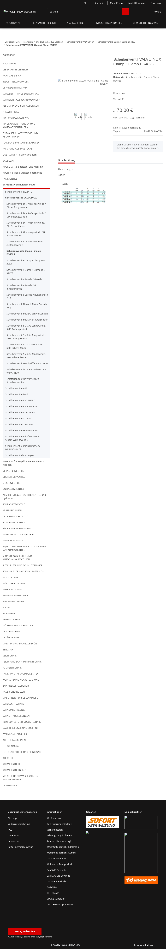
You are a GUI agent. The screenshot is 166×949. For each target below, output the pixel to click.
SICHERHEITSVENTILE (14, 522)
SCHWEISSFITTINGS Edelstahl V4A (21, 93)
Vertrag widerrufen (25, 931)
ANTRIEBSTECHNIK (13, 589)
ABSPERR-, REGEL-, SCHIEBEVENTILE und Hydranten (24, 496)
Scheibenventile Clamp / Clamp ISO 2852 (25, 262)
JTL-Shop (149, 944)
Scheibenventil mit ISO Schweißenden (27, 313)
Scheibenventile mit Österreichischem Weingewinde (22, 438)
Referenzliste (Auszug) (59, 841)
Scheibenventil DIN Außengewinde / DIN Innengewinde (26, 215)
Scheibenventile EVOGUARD (20, 400)
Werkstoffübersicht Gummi (61, 852)
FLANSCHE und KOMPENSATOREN (21, 142)
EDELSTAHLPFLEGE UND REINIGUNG (22, 751)
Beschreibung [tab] (66, 160)
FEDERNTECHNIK (12, 619)
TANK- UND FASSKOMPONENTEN (21, 673)
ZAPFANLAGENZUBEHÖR (16, 685)
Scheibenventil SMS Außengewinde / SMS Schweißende (26, 355)
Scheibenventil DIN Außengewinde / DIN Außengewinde (26, 205)
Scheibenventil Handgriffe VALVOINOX (27, 363)
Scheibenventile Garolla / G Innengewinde (21, 287)
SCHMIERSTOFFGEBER (14, 769)
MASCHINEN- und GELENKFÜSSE (20, 697)
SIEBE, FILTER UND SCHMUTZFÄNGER (22, 565)
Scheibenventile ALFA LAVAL (20, 412)
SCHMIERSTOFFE (11, 763)
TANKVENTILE (10, 178)
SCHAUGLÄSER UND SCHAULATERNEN (23, 571)
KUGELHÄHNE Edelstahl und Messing (23, 166)
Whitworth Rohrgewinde (60, 864)
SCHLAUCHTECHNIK (13, 703)
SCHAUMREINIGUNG (14, 709)
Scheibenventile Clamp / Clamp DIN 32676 (25, 271)
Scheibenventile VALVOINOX (21, 197)
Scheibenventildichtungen (19, 455)
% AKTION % (9, 63)
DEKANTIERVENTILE (13, 470)
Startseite (100, 3)
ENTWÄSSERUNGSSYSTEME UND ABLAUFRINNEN (20, 135)
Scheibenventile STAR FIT (18, 418)
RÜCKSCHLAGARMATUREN (17, 528)
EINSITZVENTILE (11, 482)
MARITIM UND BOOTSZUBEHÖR (20, 643)
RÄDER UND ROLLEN (14, 691)
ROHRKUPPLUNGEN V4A (16, 117)
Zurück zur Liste (12, 41)
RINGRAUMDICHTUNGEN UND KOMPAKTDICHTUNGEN (19, 125)
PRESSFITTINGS (11, 111)
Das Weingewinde (56, 881)
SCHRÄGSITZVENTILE (14, 504)
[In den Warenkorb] (60, 55)
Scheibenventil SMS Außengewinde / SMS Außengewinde (26, 327)
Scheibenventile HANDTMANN (21, 430)
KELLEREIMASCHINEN (14, 739)
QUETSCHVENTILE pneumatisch (20, 154)
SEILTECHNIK (10, 655)
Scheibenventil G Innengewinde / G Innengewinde (25, 234)
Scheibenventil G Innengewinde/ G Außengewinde (25, 243)
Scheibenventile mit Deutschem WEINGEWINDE (22, 447)
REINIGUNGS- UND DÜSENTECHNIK (22, 721)
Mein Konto (116, 3)
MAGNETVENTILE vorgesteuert (19, 534)
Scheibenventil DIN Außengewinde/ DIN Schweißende (25, 224)
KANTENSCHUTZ (11, 631)
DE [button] (85, 3)
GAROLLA (52, 887)
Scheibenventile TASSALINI (19, 424)
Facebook (156, 3)
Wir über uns (54, 818)
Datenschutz (14, 835)
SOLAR (6, 607)
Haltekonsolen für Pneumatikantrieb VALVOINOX (26, 371)
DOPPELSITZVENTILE (13, 488)
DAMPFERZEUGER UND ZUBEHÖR (20, 727)
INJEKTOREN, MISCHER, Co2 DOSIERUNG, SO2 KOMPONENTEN (25, 548)
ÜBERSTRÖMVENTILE (14, 476)
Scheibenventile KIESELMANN (21, 406)
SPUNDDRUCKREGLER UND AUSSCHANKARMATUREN (17, 557)
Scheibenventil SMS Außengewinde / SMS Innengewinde (26, 337)
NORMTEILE (9, 613)
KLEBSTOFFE (9, 757)
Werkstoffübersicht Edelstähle (63, 846)
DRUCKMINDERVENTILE (15, 516)
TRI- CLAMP (53, 892)
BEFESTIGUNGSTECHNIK (16, 595)
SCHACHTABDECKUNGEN (16, 715)
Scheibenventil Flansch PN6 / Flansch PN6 (26, 306)
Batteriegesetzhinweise (20, 846)
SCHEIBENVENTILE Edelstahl (19, 184)
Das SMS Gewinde (56, 870)
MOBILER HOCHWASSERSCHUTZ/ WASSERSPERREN (20, 777)
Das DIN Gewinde (56, 858)
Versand (140, 117)
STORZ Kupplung (56, 898)
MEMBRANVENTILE (13, 540)
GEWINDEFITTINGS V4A (15, 87)
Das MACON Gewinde (58, 875)
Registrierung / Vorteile (59, 824)
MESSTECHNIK (10, 577)
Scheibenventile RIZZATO (18, 191)
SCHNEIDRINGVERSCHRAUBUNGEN (21, 99)
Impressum (14, 841)
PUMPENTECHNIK (12, 667)
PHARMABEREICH (12, 75)
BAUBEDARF (9, 160)
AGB (10, 829)
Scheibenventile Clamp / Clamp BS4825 (23, 253)
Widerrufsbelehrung (19, 824)
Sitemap (12, 818)
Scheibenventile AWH (16, 388)
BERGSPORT (9, 649)
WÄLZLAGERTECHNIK (14, 583)
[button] (137, 11)
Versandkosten (55, 829)
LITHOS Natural (11, 745)
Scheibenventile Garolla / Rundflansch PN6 (27, 296)
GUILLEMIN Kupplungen (60, 904)
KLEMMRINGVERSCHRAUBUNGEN (21, 105)
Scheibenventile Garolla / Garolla (24, 279)
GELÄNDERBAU (11, 637)
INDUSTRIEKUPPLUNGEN (16, 81)
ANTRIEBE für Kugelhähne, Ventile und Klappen (24, 463)
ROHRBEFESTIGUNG (13, 601)
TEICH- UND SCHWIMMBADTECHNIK (22, 661)
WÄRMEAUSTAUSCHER (15, 733)
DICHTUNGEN (10, 785)
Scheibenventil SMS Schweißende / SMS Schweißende (25, 346)
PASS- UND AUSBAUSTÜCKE (17, 148)
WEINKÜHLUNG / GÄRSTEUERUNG (21, 679)
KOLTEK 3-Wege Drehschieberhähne (22, 172)
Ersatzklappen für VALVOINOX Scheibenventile (22, 380)
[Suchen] (125, 11)
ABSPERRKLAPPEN (12, 510)
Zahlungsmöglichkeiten (59, 835)
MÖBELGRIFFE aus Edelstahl (18, 625)
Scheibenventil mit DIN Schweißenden (27, 319)
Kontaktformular (137, 3)
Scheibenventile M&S (16, 394)
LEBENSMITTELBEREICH (15, 69)
